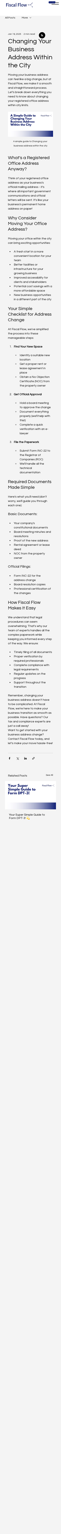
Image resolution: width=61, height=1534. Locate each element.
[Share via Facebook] (9, 758)
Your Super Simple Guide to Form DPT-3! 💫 (27, 816)
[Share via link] (33, 758)
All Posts (10, 17)
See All (49, 775)
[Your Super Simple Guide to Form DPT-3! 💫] (30, 795)
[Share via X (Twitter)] (17, 758)
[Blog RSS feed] (42, 35)
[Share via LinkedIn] (25, 758)
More (25, 17)
